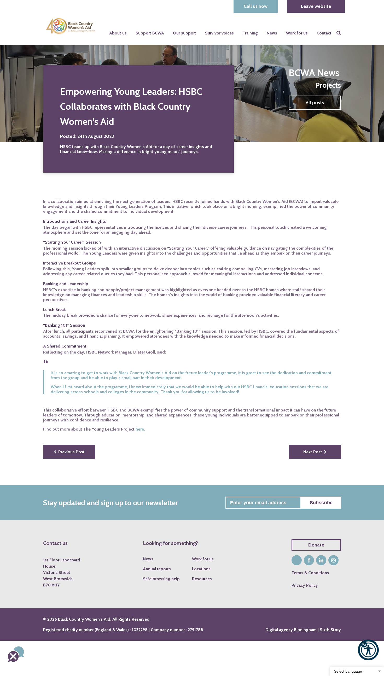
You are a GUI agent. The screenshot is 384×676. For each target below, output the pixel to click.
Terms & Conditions (310, 572)
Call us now (255, 6)
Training (250, 33)
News (272, 33)
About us (118, 33)
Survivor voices (219, 33)
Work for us (297, 33)
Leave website (316, 6)
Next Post (312, 451)
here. (140, 429)
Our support (184, 33)
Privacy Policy (305, 585)
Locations (201, 569)
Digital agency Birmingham (291, 629)
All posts (315, 102)
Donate (316, 545)
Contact (324, 33)
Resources (202, 579)
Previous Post (71, 451)
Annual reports (157, 569)
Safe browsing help (161, 579)
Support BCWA (150, 33)
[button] (368, 649)
